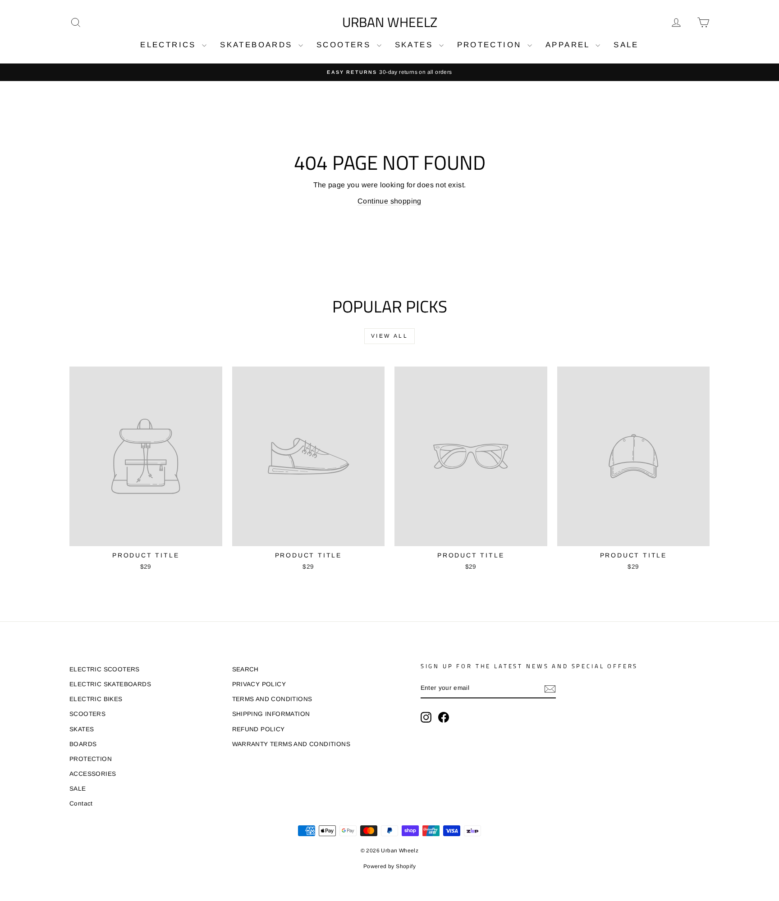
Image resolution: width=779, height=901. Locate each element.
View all (389, 336)
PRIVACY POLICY (259, 684)
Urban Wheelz (389, 22)
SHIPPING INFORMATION (271, 714)
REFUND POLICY (258, 729)
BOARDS (82, 744)
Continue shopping (389, 201)
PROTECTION (491, 45)
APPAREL (569, 45)
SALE (626, 45)
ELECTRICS (170, 45)
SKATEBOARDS (258, 45)
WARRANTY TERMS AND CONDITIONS (291, 744)
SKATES (416, 45)
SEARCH (245, 669)
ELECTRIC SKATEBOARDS (110, 684)
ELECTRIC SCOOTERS (104, 669)
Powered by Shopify (389, 866)
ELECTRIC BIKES (96, 699)
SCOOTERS (345, 45)
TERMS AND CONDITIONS (272, 699)
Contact (81, 803)
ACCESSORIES (92, 773)
